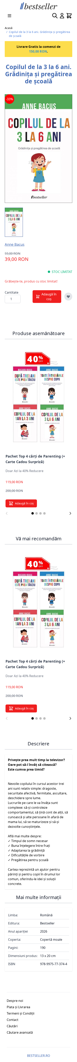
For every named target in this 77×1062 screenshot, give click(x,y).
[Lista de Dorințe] (68, 297)
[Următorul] (70, 513)
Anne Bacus (14, 244)
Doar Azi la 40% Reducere (24, 471)
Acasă (8, 28)
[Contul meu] (62, 16)
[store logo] (38, 5)
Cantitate (11, 292)
